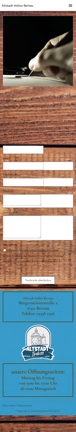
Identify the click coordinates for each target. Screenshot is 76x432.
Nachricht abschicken (38, 280)
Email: (7, 158)
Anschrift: (8, 191)
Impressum (9, 405)
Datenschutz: (11, 244)
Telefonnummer (12, 174)
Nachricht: (10, 212)
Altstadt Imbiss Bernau (17, 5)
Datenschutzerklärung (16, 266)
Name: (7, 142)
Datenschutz (25, 405)
